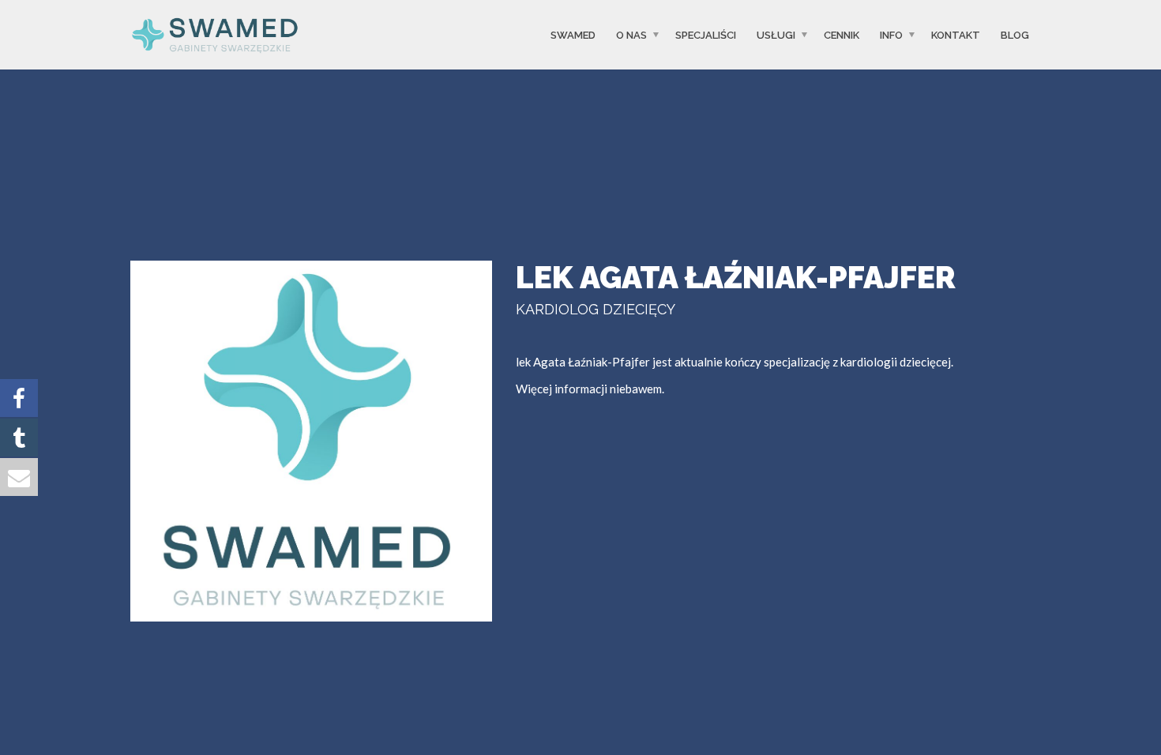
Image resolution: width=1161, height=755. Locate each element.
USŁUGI (776, 34)
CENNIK (841, 34)
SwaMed (573, 34)
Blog (1015, 34)
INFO (891, 34)
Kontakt (955, 34)
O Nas (631, 34)
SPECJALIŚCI (705, 34)
